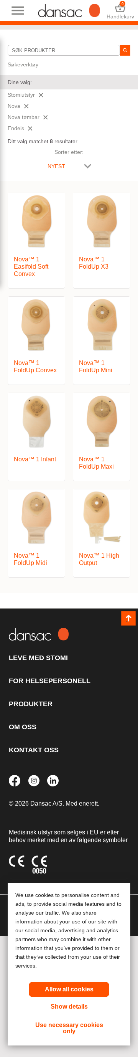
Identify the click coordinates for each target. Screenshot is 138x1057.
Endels (16, 128)
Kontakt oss (34, 750)
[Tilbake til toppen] (128, 618)
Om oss (22, 727)
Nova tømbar (23, 117)
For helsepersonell (49, 681)
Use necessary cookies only (69, 1028)
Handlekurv (120, 10)
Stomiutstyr (21, 95)
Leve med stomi (38, 658)
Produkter (31, 704)
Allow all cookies (69, 989)
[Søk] (125, 50)
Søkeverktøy (23, 64)
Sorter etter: (69, 152)
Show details (69, 1006)
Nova (14, 106)
